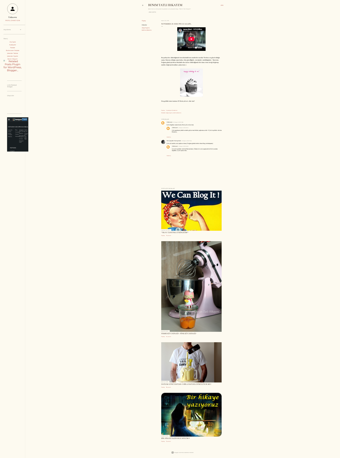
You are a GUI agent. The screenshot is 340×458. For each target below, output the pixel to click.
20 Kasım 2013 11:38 (178, 122)
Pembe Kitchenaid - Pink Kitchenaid (178, 333)
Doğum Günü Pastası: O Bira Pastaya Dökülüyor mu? (186, 384)
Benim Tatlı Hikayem (165, 5)
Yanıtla (169, 137)
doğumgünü (146, 28)
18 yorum (168, 387)
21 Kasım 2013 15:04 (183, 127)
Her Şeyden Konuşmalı (174, 141)
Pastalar (12, 47)
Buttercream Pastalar (12, 50)
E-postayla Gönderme (171, 110)
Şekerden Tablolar (12, 53)
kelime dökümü (146, 30)
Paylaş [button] (144, 21)
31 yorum (168, 441)
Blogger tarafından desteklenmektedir (184, 452)
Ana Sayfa (152, 12)
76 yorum (168, 235)
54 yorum (168, 336)
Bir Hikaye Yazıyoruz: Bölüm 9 (175, 438)
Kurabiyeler (12, 45)
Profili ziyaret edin (12, 20)
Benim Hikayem (13, 59)
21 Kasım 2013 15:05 (183, 146)
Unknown (169, 122)
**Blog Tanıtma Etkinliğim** (175, 232)
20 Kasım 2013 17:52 (186, 140)
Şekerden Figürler (12, 56)
